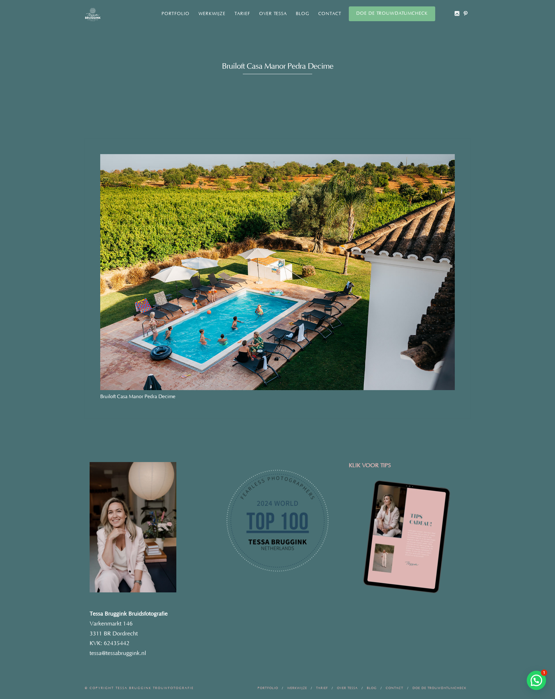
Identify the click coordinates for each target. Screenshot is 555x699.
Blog (302, 13)
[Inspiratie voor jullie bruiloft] (466, 13)
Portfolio (175, 13)
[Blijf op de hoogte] (457, 13)
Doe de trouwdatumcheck (392, 13)
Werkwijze (211, 13)
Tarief (242, 13)
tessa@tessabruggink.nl (118, 653)
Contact (329, 13)
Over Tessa (273, 13)
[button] (536, 680)
